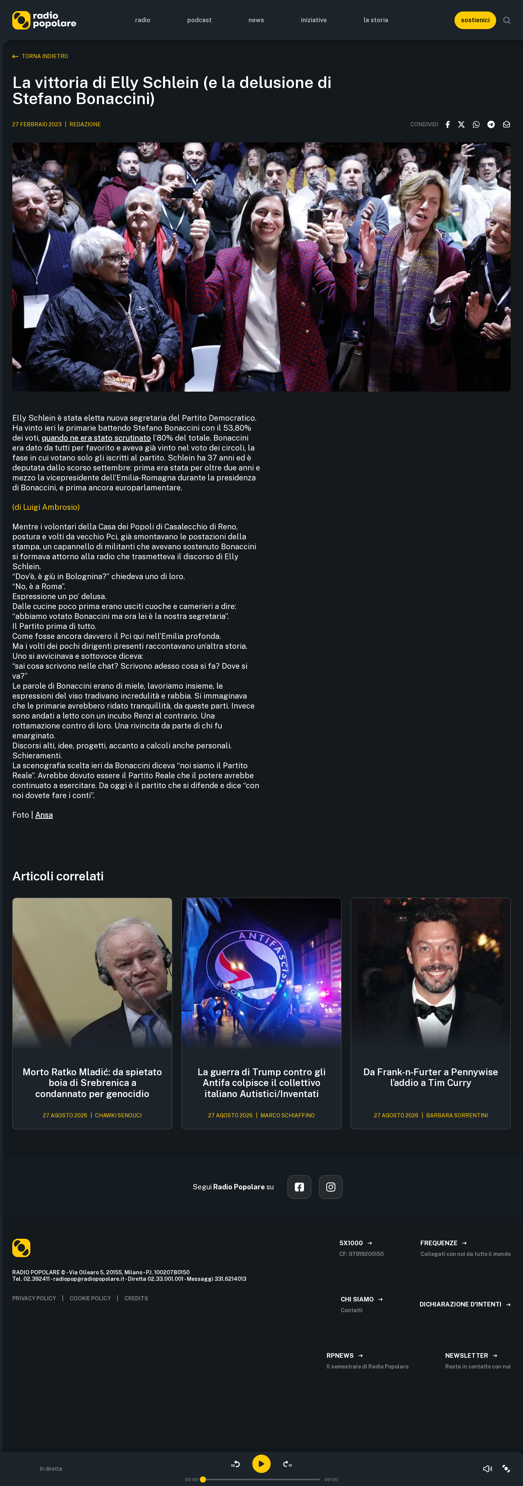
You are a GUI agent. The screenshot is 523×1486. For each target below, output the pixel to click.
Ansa (44, 815)
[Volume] (487, 1468)
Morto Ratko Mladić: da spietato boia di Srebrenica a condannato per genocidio (92, 1082)
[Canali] (506, 1468)
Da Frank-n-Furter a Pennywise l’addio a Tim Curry (430, 1077)
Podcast (199, 20)
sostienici (475, 20)
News (256, 20)
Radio (142, 20)
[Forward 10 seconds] (287, 1463)
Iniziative (314, 20)
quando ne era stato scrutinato (96, 438)
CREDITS (136, 1298)
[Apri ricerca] (507, 20)
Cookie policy (90, 1298)
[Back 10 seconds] (235, 1463)
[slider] (203, 1479)
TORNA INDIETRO (44, 56)
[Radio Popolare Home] (44, 20)
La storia (376, 20)
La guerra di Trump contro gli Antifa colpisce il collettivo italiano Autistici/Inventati (262, 1082)
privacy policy (34, 1298)
